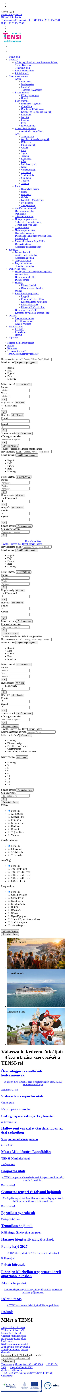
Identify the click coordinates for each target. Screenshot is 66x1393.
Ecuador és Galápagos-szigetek (36, 112)
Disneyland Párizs (30, 189)
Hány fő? (5, 415)
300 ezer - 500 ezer (20, 875)
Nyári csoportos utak (25, 230)
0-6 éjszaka (16, 849)
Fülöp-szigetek (28, 145)
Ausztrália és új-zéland (32, 131)
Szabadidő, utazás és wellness (25, 919)
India (23, 150)
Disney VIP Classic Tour (33, 307)
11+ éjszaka (17, 855)
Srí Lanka (26, 172)
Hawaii (24, 98)
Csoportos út (17, 898)
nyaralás (13, 315)
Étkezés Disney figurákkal (34, 301)
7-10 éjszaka (17, 852)
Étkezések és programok (27, 293)
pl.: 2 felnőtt (17, 415)
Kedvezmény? (8, 757)
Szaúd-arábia (27, 175)
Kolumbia (26, 114)
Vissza (4, 393)
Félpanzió (16, 820)
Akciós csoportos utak (26, 208)
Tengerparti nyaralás (17, 351)
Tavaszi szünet (22, 227)
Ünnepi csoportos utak (26, 219)
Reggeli (25, 296)
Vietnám (25, 183)
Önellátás (15, 826)
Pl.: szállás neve (24, 790)
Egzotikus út (17, 901)
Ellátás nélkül (17, 817)
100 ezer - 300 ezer (20, 872)
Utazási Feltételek (43, 1373)
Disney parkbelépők (25, 277)
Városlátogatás (18, 925)
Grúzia (24, 147)
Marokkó (25, 87)
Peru (23, 123)
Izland (24, 191)
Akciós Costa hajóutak (26, 255)
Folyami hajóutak (23, 263)
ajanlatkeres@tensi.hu (11, 14)
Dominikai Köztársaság (32, 109)
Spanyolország (28, 205)
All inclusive (17, 813)
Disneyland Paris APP (26, 310)
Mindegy (15, 810)
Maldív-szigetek (29, 164)
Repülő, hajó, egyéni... (27, 362)
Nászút (18, 335)
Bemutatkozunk (22, 252)
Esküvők (19, 329)
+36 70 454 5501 (51, 20)
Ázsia (18, 134)
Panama (25, 120)
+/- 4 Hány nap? (9, 405)
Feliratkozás (7, 1361)
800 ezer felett (18, 881)
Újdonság (13, 59)
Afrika (18, 79)
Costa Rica (26, 106)
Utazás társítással (23, 244)
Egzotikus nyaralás (24, 321)
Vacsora (15, 835)
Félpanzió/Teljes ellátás (32, 299)
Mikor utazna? (8, 384)
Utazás (18, 290)
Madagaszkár (27, 84)
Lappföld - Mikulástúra (32, 200)
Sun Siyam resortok (24, 70)
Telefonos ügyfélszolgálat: (14, 20)
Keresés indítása (9, 446)
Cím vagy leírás (8, 793)
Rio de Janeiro (28, 125)
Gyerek (4, 424)
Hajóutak (13, 249)
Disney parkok (22, 279)
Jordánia (25, 156)
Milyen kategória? (10, 735)
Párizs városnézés (29, 304)
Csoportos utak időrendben (28, 246)
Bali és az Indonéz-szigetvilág (35, 139)
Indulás (4, 387)
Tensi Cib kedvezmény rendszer (22, 353)
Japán (24, 153)
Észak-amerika (22, 92)
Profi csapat (7, 1341)
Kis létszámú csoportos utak (14, 1344)
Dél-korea (26, 142)
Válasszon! (26, 735)
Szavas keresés (8, 433)
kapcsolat (13, 337)
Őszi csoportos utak (24, 211)
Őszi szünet (20, 213)
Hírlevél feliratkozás (11, 17)
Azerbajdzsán (27, 136)
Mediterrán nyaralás (24, 318)
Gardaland (26, 194)
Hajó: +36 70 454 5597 (12, 23)
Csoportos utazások (18, 76)
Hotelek (19, 282)
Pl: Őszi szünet (24, 433)
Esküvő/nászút (16, 326)
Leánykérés (20, 332)
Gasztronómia (18, 904)
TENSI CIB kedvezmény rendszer (18, 1373)
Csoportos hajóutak (24, 233)
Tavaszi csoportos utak (26, 224)
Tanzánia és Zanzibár (31, 90)
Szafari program (19, 922)
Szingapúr (26, 178)
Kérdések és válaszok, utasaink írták (32, 313)
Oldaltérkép (7, 1375)
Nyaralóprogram (19, 916)
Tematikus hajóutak (24, 266)
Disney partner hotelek (32, 288)
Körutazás (12, 348)
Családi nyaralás (23, 324)
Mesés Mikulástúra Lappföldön (30, 241)
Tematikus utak (22, 68)
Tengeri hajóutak (23, 260)
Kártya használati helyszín (14, 732)
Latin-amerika (22, 101)
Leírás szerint (17, 823)
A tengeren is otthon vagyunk (15, 1346)
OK (3, 399)
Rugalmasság (7, 402)
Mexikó (25, 117)
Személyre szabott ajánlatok (14, 1349)
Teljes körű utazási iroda (13, 1327)
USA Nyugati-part (30, 95)
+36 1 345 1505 (35, 20)
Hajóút (10, 345)
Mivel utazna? (8, 362)
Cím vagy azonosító (11, 436)
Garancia (5, 1352)
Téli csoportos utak (24, 216)
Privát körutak (22, 73)
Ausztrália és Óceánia (25, 128)
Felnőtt (4, 418)
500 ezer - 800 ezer (20, 878)
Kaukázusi (26, 158)
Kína (23, 161)
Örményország (28, 169)
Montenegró (27, 202)
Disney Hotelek (28, 285)
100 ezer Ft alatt (19, 869)
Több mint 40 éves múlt (12, 1330)
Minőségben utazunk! (11, 1333)
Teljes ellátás (17, 832)
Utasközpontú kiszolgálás (13, 1335)
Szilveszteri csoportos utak (28, 222)
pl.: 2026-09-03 (23, 384)
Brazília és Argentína (31, 103)
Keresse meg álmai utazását (20, 342)
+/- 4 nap (20, 403)
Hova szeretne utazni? (12, 359)
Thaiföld (25, 180)
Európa (18, 186)
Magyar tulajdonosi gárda (13, 1338)
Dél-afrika (26, 81)
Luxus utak (14, 57)
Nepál (24, 167)
